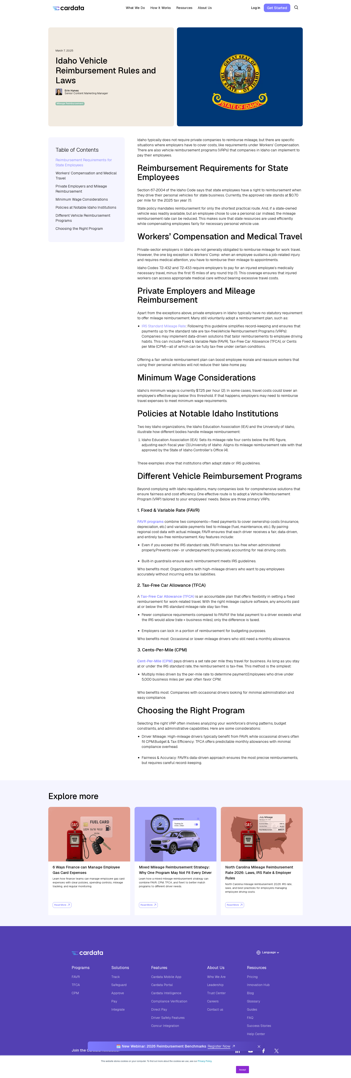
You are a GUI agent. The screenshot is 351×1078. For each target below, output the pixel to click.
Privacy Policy (205, 1060)
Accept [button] (242, 1069)
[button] (134, 8)
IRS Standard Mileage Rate (164, 326)
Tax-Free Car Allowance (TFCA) (168, 596)
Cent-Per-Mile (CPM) (155, 661)
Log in (255, 8)
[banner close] (259, 1046)
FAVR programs (150, 521)
